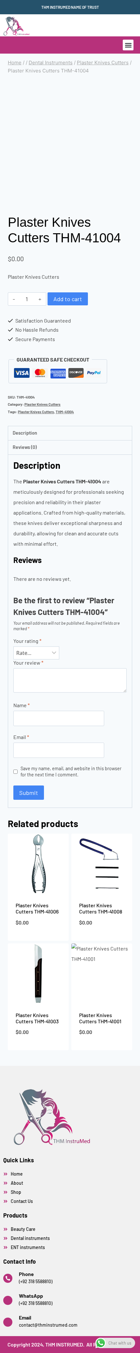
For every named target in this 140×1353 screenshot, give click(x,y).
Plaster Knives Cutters (42, 404)
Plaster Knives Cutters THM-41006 (37, 908)
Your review (28, 662)
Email (21, 737)
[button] (128, 45)
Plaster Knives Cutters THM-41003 (37, 1018)
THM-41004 (65, 412)
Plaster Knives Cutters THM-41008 (100, 908)
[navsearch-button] (76, 25)
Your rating (27, 641)
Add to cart (67, 298)
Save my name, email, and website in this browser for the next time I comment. (71, 771)
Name (21, 705)
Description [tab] (25, 433)
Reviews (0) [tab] (25, 447)
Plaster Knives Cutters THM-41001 (100, 1018)
